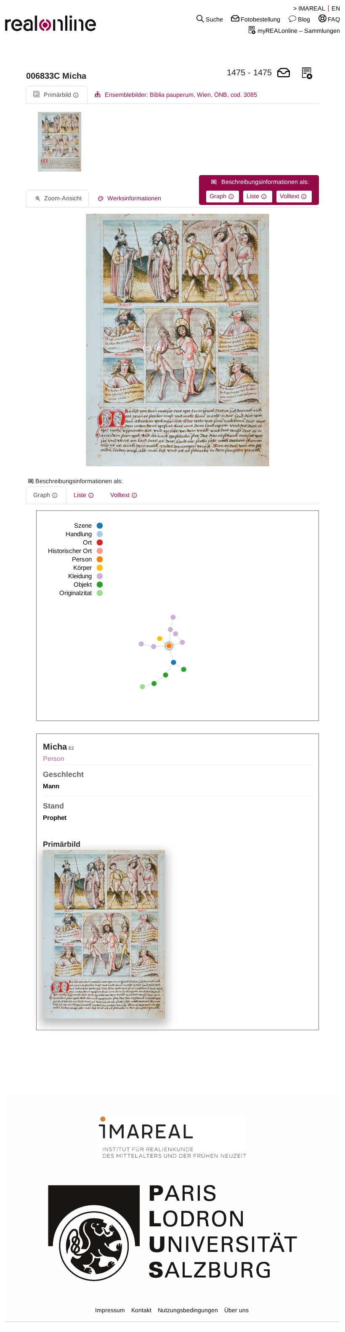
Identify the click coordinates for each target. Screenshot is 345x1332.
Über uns (236, 1310)
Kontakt (141, 1310)
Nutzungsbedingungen (188, 1310)
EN (336, 8)
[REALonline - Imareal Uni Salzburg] (57, 19)
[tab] (57, 95)
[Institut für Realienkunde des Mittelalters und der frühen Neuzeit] (172, 1137)
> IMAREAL (309, 8)
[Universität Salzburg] (173, 1232)
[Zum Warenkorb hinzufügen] (283, 73)
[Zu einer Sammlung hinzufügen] (307, 73)
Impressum (110, 1310)
